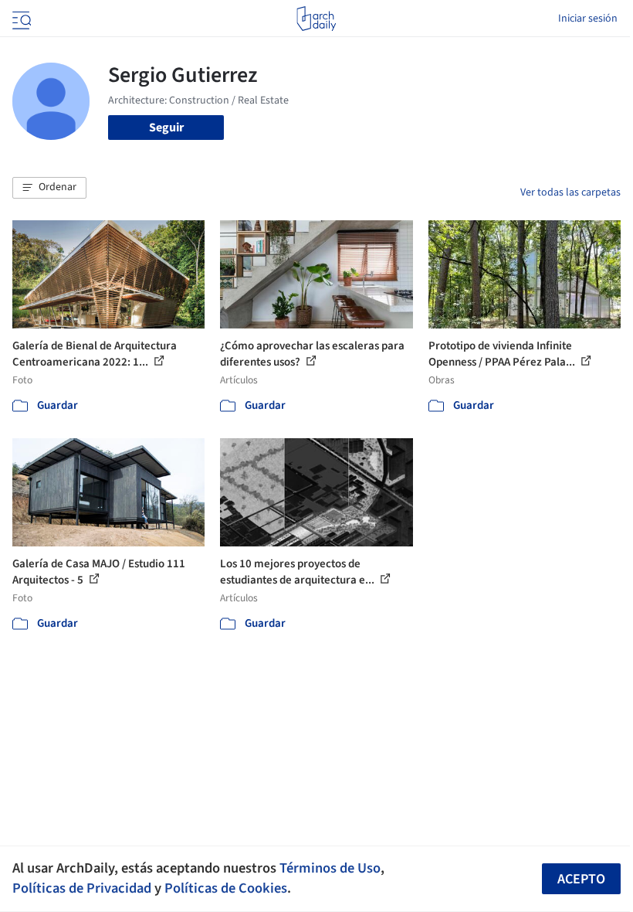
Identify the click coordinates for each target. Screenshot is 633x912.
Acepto (581, 879)
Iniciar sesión (588, 18)
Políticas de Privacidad (81, 888)
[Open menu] (20, 18)
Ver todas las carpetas (570, 192)
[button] (49, 188)
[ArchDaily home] (316, 18)
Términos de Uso (330, 868)
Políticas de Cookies (225, 888)
